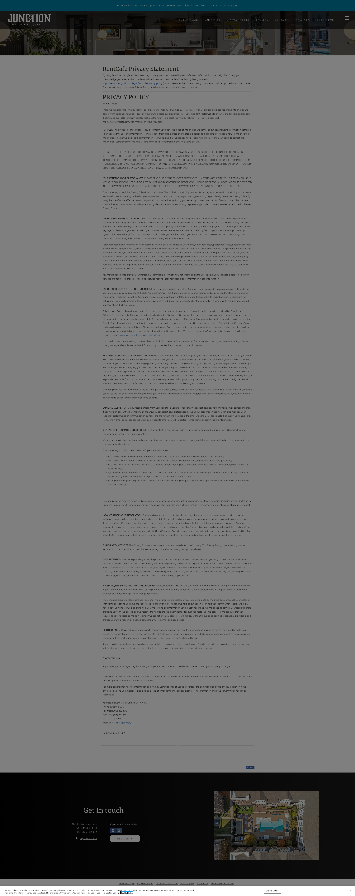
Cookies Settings (272, 891)
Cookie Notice (127, 893)
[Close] (351, 891)
